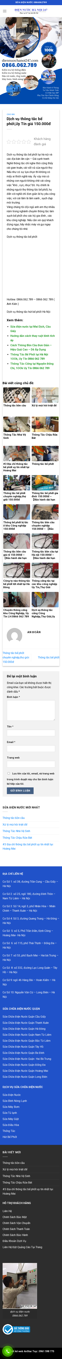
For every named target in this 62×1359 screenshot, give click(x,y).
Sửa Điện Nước (12, 1095)
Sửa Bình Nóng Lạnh (15, 1101)
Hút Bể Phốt (10, 1137)
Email (11, 742)
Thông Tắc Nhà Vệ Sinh (16, 831)
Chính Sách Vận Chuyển (16, 1223)
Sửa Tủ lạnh (10, 1112)
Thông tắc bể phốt (48, 657)
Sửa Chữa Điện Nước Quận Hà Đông (24, 1028)
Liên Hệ (7, 1211)
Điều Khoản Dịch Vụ (14, 1241)
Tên (10, 726)
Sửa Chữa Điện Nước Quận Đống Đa (24, 1064)
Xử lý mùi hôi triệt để (15, 824)
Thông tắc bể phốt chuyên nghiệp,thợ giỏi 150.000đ (16, 657)
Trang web (13, 757)
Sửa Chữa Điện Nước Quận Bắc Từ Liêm (26, 1040)
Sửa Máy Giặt (11, 1119)
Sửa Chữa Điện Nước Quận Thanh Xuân (26, 1022)
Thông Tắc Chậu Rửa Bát (17, 837)
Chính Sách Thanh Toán (16, 1229)
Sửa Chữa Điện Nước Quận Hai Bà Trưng (27, 1058)
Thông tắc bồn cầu (14, 818)
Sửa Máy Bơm (11, 1106)
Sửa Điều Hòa (11, 1125)
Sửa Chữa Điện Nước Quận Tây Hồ (23, 1046)
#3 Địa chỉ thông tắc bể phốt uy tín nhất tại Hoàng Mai (28, 846)
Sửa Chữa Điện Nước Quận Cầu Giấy (24, 1016)
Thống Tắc (9, 1131)
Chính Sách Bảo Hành (15, 1235)
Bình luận (13, 697)
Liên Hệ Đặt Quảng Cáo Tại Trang (22, 1247)
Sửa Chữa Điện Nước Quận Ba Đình (23, 1052)
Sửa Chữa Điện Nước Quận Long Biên (25, 1076)
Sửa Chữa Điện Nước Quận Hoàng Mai (25, 1070)
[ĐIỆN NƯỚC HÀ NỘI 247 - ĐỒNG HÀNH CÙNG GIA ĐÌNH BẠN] (31, 11)
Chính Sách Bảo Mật (15, 1217)
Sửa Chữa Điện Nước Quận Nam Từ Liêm (27, 1034)
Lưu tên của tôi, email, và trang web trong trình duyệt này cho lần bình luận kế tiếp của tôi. (30, 778)
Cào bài (11, 114)
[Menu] (5, 11)
